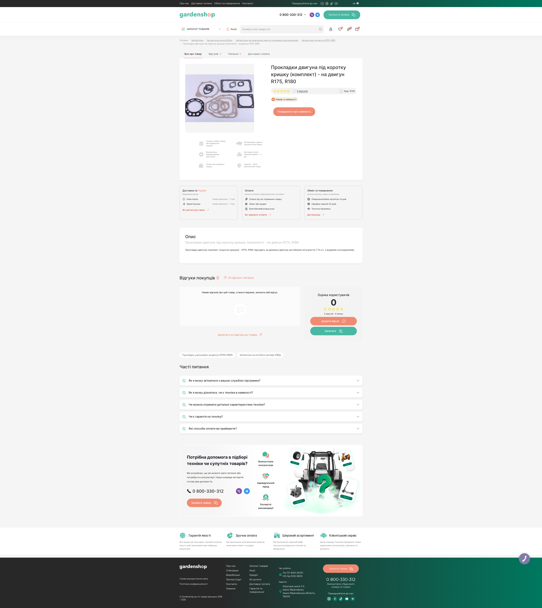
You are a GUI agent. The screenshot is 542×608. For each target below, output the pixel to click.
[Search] (320, 29)
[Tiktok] (331, 3)
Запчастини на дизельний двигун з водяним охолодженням (267, 40)
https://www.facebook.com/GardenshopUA (335, 598)
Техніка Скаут (234, 579)
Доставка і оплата (201, 3)
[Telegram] (341, 3)
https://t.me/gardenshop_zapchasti (352, 598)
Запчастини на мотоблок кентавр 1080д (260, 355)
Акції (252, 570)
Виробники (233, 575)
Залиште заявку (339, 14)
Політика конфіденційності (194, 584)
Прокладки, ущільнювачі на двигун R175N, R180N (207, 355)
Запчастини (197, 40)
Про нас (184, 3)
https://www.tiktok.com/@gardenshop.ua (340, 598)
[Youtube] (336, 3)
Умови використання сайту (194, 579)
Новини (230, 588)
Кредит (253, 575)
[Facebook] (327, 3)
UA (354, 3)
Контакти (247, 3)
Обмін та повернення (227, 3)
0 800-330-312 (291, 15)
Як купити (255, 579)
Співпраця (232, 570)
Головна (184, 40)
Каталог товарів (258, 566)
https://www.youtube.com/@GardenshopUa (346, 598)
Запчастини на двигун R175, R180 (318, 40)
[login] (330, 29)
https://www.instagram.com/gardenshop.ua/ (329, 598)
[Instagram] (322, 3)
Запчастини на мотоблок (219, 40)
